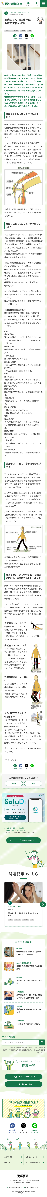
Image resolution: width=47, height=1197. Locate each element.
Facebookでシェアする (12, 1131)
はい (14, 783)
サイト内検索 (8, 1036)
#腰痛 (29, 31)
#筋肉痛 (23, 31)
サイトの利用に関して (15, 1188)
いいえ (33, 783)
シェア (20, 38)
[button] (43, 904)
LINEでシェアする (34, 1131)
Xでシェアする (23, 1131)
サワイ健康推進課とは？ (33, 1162)
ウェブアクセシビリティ (32, 1188)
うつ (11, 920)
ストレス (18, 920)
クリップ (15, 38)
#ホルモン (15, 31)
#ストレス (8, 31)
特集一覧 (7, 1162)
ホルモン (26, 920)
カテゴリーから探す (32, 1157)
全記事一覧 (8, 1157)
